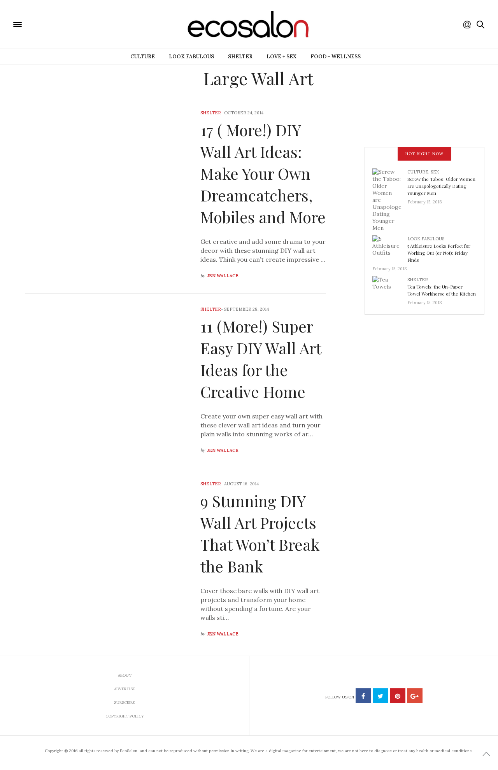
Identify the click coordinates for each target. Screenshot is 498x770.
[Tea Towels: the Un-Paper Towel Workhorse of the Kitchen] (389, 288)
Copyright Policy (124, 716)
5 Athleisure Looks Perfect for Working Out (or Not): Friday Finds (438, 253)
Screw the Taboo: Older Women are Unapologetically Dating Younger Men (441, 186)
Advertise (124, 688)
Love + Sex (281, 56)
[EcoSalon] (64, 24)
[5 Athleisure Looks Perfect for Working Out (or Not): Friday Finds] (389, 247)
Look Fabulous (191, 56)
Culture (142, 56)
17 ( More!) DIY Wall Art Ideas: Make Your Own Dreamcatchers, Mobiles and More (263, 173)
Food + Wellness (335, 56)
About (125, 675)
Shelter (240, 56)
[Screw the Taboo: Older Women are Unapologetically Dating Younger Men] (389, 199)
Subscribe (124, 702)
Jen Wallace (222, 275)
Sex (435, 172)
